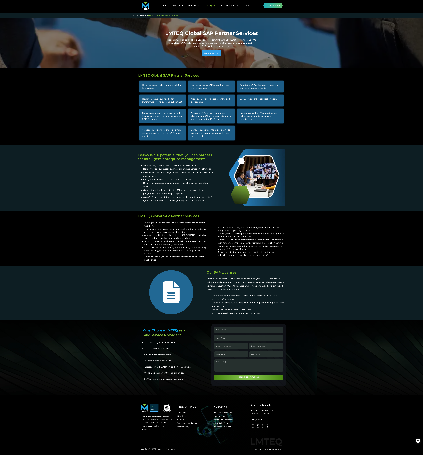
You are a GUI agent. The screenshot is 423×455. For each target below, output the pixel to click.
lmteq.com (159, 449)
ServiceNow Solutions (223, 413)
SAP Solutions (220, 416)
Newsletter (182, 416)
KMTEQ (272, 449)
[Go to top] (418, 441)
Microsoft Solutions (222, 427)
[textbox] (229, 346)
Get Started (274, 5)
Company (208, 5)
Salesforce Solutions (223, 420)
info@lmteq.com (258, 419)
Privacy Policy (183, 427)
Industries (192, 5)
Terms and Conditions (187, 423)
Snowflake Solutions (223, 423)
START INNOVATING (249, 377)
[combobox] (231, 346)
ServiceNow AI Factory (229, 5)
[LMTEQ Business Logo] (145, 5)
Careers (248, 5)
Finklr (280, 449)
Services (177, 5)
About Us (181, 413)
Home (165, 5)
